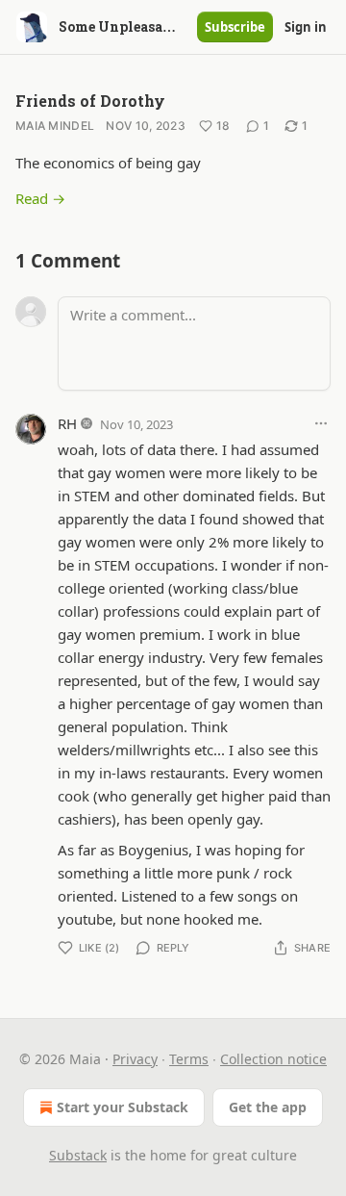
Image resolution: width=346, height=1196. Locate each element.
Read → (40, 198)
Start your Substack (122, 1107)
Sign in (305, 27)
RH (67, 423)
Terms (189, 1059)
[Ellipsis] (321, 423)
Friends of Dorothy (90, 100)
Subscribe (235, 27)
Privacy (135, 1059)
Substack (78, 1155)
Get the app (268, 1107)
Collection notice (273, 1059)
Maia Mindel (54, 125)
